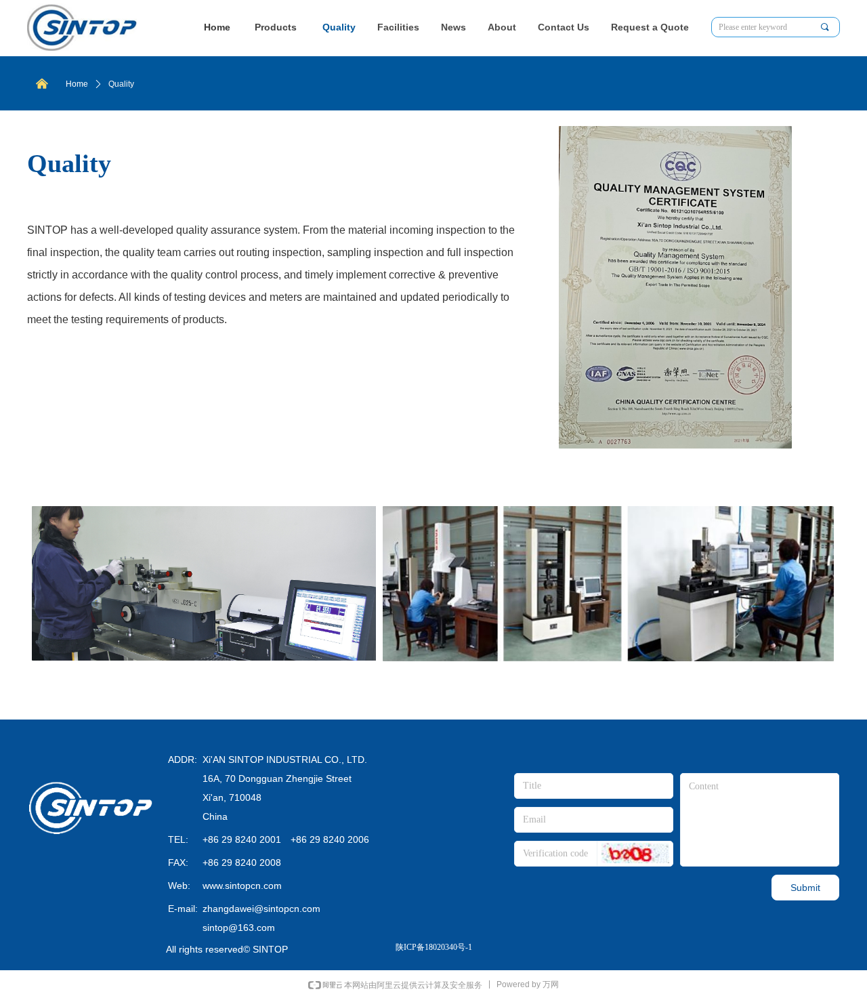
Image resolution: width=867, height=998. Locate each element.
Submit (805, 887)
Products (276, 27)
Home (77, 84)
